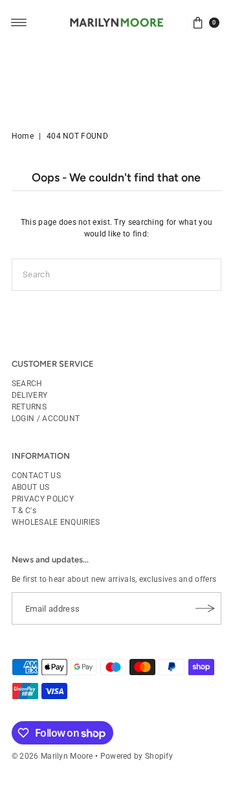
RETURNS (29, 406)
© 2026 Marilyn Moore (52, 756)
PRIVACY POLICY (43, 498)
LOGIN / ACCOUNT (46, 418)
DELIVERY (29, 395)
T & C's (24, 510)
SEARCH (27, 383)
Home (23, 136)
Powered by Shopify (136, 756)
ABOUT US (30, 487)
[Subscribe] (205, 608)
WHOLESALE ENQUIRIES (56, 522)
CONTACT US (36, 475)
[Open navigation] (19, 22)
